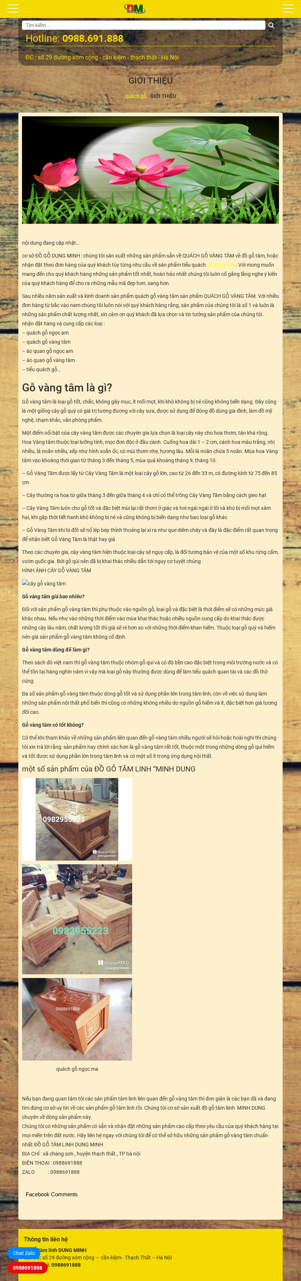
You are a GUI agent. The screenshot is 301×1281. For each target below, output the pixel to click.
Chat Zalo (24, 1253)
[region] (150, 170)
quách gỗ (135, 96)
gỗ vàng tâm (221, 265)
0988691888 (27, 1268)
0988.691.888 (92, 38)
